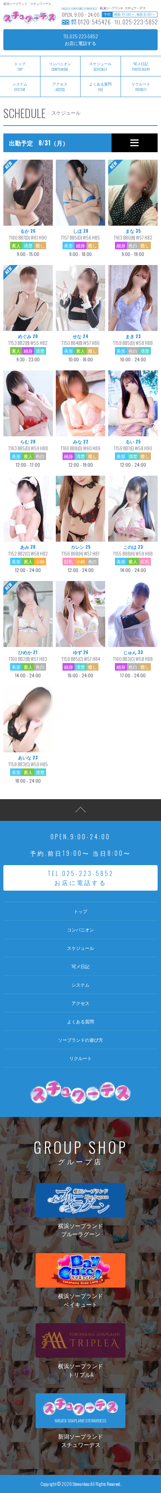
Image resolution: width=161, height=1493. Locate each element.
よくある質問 (100, 86)
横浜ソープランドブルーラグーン (80, 1229)
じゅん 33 (133, 663)
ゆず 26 (80, 663)
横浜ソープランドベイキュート (80, 1299)
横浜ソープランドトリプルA (80, 1369)
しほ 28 (80, 242)
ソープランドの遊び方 (80, 1039)
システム (80, 984)
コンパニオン (60, 66)
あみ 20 (28, 558)
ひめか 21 (28, 663)
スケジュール (100, 66)
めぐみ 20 (28, 347)
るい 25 (133, 453)
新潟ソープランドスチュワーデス (80, 1440)
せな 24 (80, 347)
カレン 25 (80, 558)
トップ (80, 911)
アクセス (59, 86)
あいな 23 (28, 769)
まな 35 (133, 242)
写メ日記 (80, 966)
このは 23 (133, 558)
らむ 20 (28, 453)
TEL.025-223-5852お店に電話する (80, 39)
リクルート (80, 1058)
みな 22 (80, 453)
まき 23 (133, 347)
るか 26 (28, 242)
